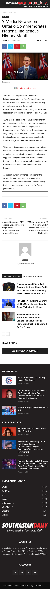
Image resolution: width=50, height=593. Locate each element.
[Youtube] (34, 572)
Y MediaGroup (46, 5)
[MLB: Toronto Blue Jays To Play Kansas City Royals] (9, 380)
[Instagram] (21, 572)
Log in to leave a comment (25, 351)
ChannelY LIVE (30, 5)
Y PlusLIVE (25, 5)
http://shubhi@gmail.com (25, 263)
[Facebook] (4, 46)
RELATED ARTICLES (12, 276)
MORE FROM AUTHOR (32, 276)
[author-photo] (25, 256)
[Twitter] (10, 46)
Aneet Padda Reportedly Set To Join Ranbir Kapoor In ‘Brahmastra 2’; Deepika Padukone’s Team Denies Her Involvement (31, 447)
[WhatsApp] (23, 46)
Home (4, 13)
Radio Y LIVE (35, 5)
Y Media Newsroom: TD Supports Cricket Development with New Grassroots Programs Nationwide (37, 227)
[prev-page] (3, 334)
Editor (6, 40)
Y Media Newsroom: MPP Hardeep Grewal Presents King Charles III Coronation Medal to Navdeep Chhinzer (13, 227)
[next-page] (8, 334)
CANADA (12, 13)
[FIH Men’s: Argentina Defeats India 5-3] (9, 410)
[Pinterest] (17, 46)
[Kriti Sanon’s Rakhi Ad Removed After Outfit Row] (9, 431)
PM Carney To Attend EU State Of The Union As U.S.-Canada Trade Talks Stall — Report (32, 304)
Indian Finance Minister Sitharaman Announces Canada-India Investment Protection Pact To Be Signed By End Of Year (32, 320)
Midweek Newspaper (40, 5)
